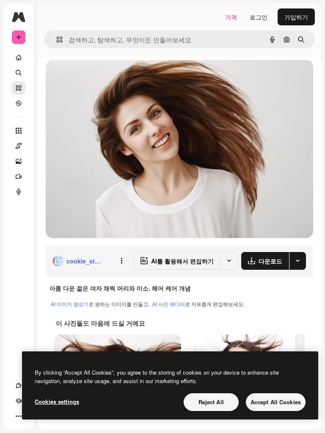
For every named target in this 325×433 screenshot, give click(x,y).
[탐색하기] (18, 103)
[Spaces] (18, 146)
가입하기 (296, 17)
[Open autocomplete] (56, 39)
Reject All (211, 402)
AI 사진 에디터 (168, 303)
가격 (231, 17)
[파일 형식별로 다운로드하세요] (297, 261)
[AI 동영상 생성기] (18, 176)
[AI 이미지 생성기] (18, 161)
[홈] (18, 57)
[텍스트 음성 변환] (18, 191)
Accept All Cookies (276, 402)
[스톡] (18, 88)
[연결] (18, 385)
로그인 (258, 17)
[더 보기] (18, 416)
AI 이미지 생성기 (69, 303)
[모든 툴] (18, 130)
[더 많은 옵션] (121, 260)
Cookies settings (57, 401)
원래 (94, 75)
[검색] (18, 72)
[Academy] (18, 401)
